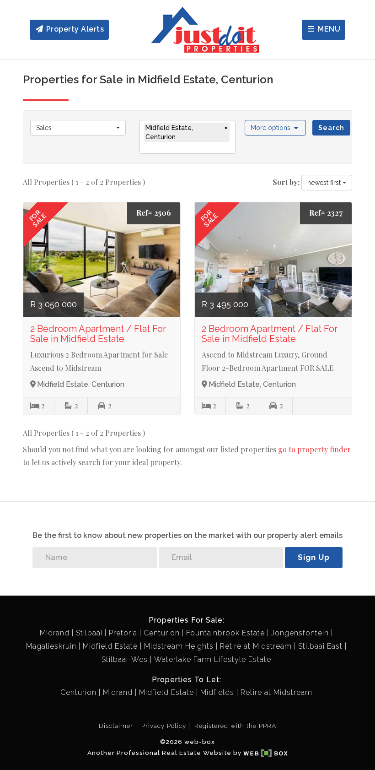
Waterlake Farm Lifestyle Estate (212, 659)
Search (331, 127)
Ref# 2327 (326, 212)
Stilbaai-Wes (125, 659)
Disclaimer (116, 725)
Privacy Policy (163, 725)
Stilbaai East (320, 646)
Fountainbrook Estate (225, 633)
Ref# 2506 (153, 212)
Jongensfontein (300, 633)
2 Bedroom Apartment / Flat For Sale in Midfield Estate (98, 333)
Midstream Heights (179, 646)
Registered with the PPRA (235, 725)
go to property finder (314, 449)
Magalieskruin (51, 646)
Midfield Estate (110, 646)
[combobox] (78, 128)
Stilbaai (89, 633)
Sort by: (286, 182)
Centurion (162, 633)
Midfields (217, 692)
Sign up (314, 557)
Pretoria (123, 633)
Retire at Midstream (256, 646)
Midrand (55, 633)
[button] (275, 128)
